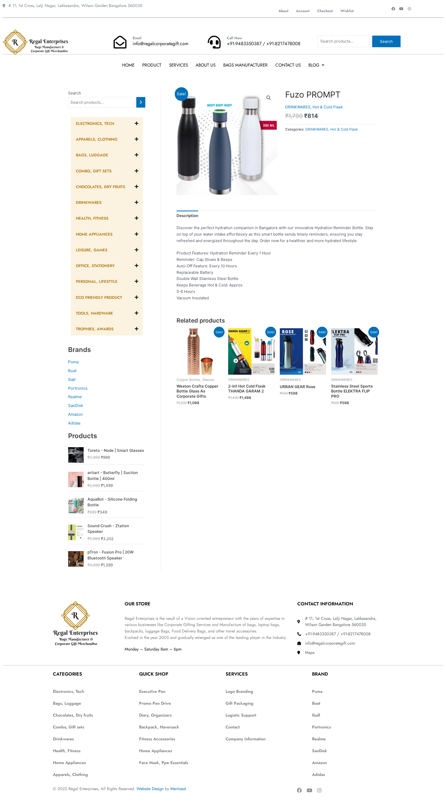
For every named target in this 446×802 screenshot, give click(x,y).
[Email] (120, 42)
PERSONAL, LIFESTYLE (96, 281)
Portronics (77, 388)
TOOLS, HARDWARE (94, 313)
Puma (73, 361)
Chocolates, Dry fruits (73, 715)
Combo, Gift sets (68, 727)
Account (302, 10)
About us (206, 65)
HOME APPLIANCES (94, 234)
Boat (72, 370)
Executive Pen (152, 691)
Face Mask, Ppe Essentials (163, 763)
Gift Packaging (239, 703)
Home (128, 65)
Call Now (234, 38)
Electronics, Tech (95, 123)
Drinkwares (63, 739)
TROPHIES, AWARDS (95, 329)
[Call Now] (214, 42)
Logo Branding (239, 691)
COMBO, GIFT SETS (94, 171)
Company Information (246, 739)
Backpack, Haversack (159, 727)
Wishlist (347, 10)
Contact (233, 727)
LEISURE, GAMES (91, 250)
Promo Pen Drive (155, 703)
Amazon (75, 414)
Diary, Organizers (155, 715)
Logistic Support (241, 715)
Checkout (325, 10)
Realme (75, 396)
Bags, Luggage (67, 703)
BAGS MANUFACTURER (245, 65)
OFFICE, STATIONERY (95, 266)
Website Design (150, 789)
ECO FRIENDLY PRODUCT (99, 297)
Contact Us (288, 65)
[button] (316, 65)
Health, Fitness (67, 751)
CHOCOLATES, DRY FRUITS (100, 187)
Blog (313, 65)
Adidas (74, 423)
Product (151, 65)
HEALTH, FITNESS (92, 218)
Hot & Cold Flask (328, 107)
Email (137, 38)
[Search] (140, 102)
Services (178, 65)
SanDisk (75, 405)
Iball (72, 379)
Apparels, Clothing (70, 774)
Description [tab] (187, 215)
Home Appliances (69, 763)
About (283, 10)
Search (386, 41)
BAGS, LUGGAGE (92, 155)
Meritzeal (178, 789)
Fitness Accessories (157, 739)
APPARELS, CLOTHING (96, 139)
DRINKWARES (88, 202)
